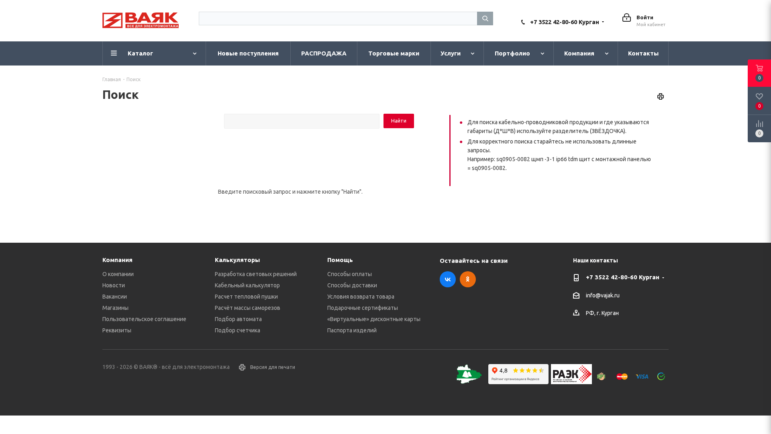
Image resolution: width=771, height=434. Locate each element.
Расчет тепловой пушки (246, 296)
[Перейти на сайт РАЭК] (573, 382)
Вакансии (114, 296)
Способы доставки (352, 285)
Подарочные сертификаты (362, 308)
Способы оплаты (349, 274)
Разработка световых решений (256, 274)
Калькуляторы (237, 259)
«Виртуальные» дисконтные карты (373, 319)
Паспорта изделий (352, 330)
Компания (117, 259)
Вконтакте (448, 279)
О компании (118, 274)
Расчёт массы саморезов (247, 308)
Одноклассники (468, 279)
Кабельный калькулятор (247, 285)
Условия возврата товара (360, 296)
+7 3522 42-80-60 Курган (564, 21)
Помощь (340, 259)
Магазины (115, 308)
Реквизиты (116, 330)
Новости (113, 285)
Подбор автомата (238, 319)
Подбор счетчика (237, 330)
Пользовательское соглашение (144, 319)
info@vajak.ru (603, 295)
